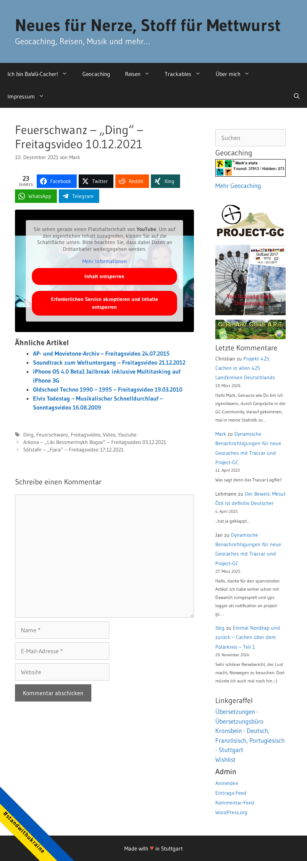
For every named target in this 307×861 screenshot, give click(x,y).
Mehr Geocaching (238, 185)
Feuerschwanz (52, 435)
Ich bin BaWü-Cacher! (32, 73)
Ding (28, 435)
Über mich (228, 73)
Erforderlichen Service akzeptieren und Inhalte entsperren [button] (104, 303)
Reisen (132, 73)
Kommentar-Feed (234, 802)
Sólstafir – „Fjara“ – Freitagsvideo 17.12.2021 (73, 450)
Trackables (178, 73)
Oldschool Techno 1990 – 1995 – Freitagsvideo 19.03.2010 (107, 389)
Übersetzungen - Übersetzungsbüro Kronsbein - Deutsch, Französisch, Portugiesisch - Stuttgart (250, 731)
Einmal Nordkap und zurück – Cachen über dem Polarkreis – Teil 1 (247, 637)
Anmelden (226, 783)
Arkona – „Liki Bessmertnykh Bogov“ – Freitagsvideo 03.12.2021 (94, 442)
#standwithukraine (24, 832)
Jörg (220, 627)
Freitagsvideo (85, 435)
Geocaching (96, 73)
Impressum (21, 96)
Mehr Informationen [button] (104, 261)
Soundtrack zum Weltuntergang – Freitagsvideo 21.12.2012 (109, 362)
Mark (220, 434)
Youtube (127, 435)
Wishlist (225, 759)
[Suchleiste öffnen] (296, 96)
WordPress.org (231, 812)
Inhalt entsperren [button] (104, 276)
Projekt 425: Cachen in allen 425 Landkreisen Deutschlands (245, 368)
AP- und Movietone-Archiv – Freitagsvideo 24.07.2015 (101, 353)
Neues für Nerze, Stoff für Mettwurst (148, 25)
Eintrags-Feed (230, 792)
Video (109, 435)
